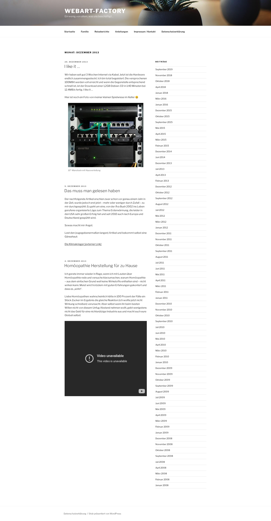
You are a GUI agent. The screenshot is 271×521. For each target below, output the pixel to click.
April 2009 (160, 415)
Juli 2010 (160, 327)
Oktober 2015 (162, 116)
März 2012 (160, 221)
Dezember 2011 (163, 233)
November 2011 (163, 239)
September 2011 (163, 251)
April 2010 (160, 344)
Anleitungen (121, 31)
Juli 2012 (159, 210)
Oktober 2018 (162, 81)
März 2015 (160, 139)
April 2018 (160, 87)
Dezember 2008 (163, 438)
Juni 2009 (160, 403)
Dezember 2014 (163, 151)
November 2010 (163, 309)
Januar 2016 (161, 104)
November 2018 (163, 75)
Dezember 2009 (163, 368)
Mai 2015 (160, 128)
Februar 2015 (162, 145)
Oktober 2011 (162, 245)
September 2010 (164, 321)
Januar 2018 (161, 92)
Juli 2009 (160, 397)
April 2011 (160, 280)
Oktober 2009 (162, 379)
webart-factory (95, 11)
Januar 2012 (161, 227)
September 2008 (164, 456)
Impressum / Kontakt (145, 31)
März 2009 (161, 420)
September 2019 (164, 69)
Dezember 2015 (163, 110)
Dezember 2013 (163, 163)
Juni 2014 (160, 157)
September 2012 (163, 198)
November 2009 (164, 374)
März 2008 (161, 473)
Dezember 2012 (163, 186)
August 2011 (161, 256)
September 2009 (164, 385)
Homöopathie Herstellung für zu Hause (100, 265)
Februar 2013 (162, 180)
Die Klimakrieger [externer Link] (83, 244)
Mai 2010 (160, 338)
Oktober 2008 (162, 450)
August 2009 (162, 391)
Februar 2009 (162, 426)
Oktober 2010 (162, 315)
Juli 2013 (159, 169)
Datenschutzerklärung (173, 31)
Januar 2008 (161, 485)
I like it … (72, 66)
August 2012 (161, 204)
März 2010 (161, 350)
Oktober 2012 (162, 192)
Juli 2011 (159, 262)
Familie (85, 31)
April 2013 (160, 175)
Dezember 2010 (163, 303)
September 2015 (164, 122)
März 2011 (160, 286)
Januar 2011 (161, 298)
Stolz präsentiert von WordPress (105, 513)
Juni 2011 (160, 268)
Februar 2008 (162, 479)
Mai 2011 (160, 274)
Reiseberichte (102, 31)
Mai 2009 (160, 409)
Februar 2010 (162, 356)
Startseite (69, 31)
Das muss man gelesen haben (92, 190)
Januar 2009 (161, 432)
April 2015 (160, 134)
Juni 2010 (160, 333)
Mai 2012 (160, 215)
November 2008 (164, 444)
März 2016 (160, 98)
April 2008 (160, 467)
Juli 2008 (160, 462)
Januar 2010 (161, 362)
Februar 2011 (162, 292)
